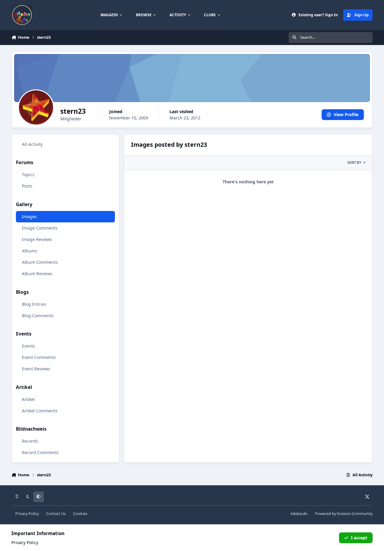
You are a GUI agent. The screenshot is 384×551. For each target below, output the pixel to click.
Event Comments (39, 357)
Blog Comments (38, 315)
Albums (29, 251)
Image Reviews (37, 239)
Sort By (354, 162)
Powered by (344, 513)
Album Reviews (37, 273)
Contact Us (56, 513)
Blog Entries (34, 304)
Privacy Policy (27, 513)
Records (30, 441)
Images (29, 216)
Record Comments (40, 452)
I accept (359, 537)
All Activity (32, 144)
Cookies (80, 513)
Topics (28, 174)
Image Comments (40, 228)
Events (28, 346)
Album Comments (40, 262)
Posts (27, 186)
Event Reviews (36, 369)
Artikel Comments (40, 411)
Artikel (28, 399)
